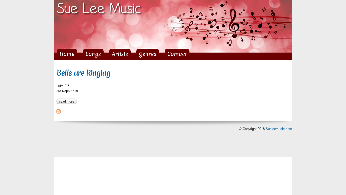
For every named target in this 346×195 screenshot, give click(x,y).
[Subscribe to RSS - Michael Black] (58, 111)
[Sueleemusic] (99, 13)
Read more (68, 101)
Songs (93, 54)
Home (67, 54)
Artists (120, 54)
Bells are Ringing (83, 73)
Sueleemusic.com (279, 129)
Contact (177, 54)
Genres (147, 54)
